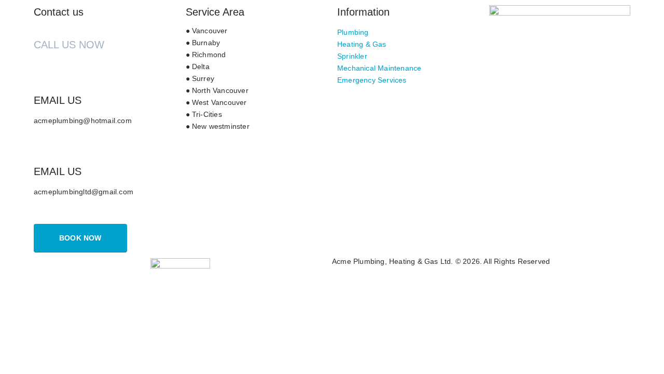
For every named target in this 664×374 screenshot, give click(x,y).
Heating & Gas (361, 44)
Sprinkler (352, 56)
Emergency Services (372, 80)
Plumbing (353, 32)
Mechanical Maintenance (379, 68)
